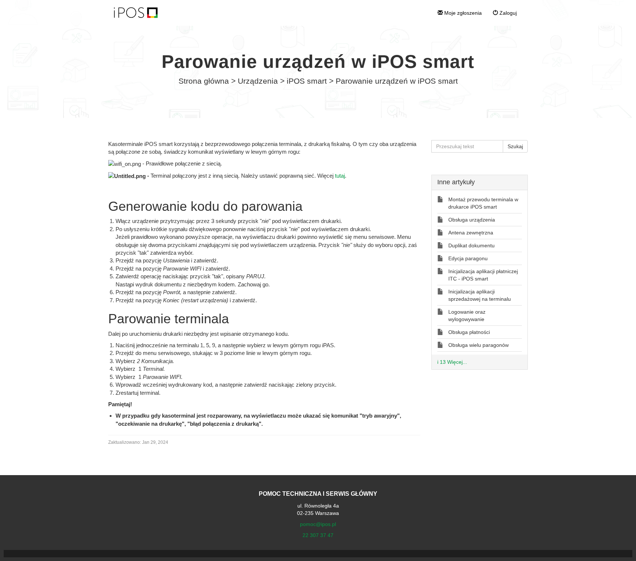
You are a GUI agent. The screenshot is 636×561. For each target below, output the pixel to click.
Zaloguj (507, 13)
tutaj (340, 176)
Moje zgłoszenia (462, 13)
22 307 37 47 (318, 535)
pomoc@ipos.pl (318, 524)
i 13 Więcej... (452, 362)
